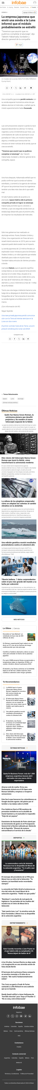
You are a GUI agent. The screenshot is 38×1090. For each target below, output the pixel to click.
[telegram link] (25, 1016)
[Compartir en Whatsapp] (7, 88)
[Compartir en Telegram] (25, 88)
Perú (11, 1031)
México (6, 1031)
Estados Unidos (29, 1026)
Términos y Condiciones (12, 1073)
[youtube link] (21, 1016)
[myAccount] (34, 2)
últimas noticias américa (10, 402)
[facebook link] (8, 1016)
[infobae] (19, 3)
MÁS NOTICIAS (19, 619)
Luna (12, 398)
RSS (19, 1035)
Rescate (15, 7)
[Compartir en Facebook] (11, 88)
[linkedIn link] (29, 1016)
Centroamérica (18, 1031)
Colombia (14, 1026)
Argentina (7, 1058)
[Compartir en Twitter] (16, 88)
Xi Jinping (9, 7)
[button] (3, 3)
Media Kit (19, 1062)
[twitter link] (12, 1016)
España (20, 1026)
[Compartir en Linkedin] (20, 88)
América (6, 1026)
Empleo (19, 1047)
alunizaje (20, 398)
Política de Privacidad (26, 1073)
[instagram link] (16, 1016)
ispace (5, 398)
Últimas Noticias (29, 1031)
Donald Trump (23, 7)
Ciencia (4, 12)
